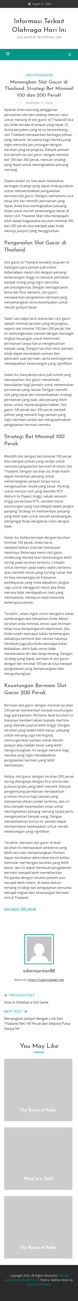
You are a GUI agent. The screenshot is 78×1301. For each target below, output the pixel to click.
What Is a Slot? (38, 1179)
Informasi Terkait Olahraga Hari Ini (39, 26)
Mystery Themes (38, 1284)
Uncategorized (39, 75)
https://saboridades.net (46, 980)
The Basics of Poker (38, 1110)
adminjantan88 (39, 971)
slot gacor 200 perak (20, 909)
